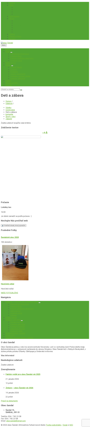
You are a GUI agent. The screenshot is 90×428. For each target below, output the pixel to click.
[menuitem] (12, 3)
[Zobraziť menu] (11, 52)
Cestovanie (10, 110)
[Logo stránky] (7, 43)
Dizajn (65, 425)
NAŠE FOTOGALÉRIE (9, 293)
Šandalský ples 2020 (10, 237)
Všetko (8, 108)
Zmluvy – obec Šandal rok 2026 (19, 388)
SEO (71, 425)
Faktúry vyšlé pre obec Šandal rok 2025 (23, 374)
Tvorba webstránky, (54, 425)
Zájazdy (9, 119)
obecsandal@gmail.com (16, 421)
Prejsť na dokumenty (9, 401)
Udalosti (9, 103)
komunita (9, 114)
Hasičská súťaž (7, 284)
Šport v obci (10, 116)
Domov (8, 101)
